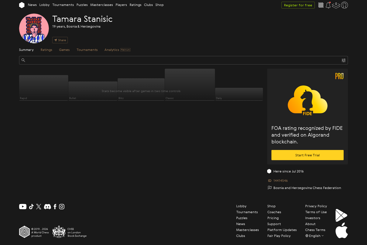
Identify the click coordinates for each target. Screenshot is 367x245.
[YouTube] (23, 206)
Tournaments (63, 5)
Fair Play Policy (279, 235)
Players (121, 5)
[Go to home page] (21, 5)
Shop (159, 5)
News (32, 5)
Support (274, 223)
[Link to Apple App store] (342, 230)
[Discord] (47, 206)
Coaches (274, 212)
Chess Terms (315, 229)
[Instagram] (61, 206)
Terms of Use (316, 212)
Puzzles (82, 5)
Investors (312, 218)
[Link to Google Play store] (342, 215)
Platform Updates (282, 229)
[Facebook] (55, 206)
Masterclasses (101, 5)
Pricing (273, 218)
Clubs (148, 5)
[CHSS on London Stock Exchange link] (59, 231)
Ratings (135, 5)
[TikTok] (31, 206)
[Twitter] (38, 206)
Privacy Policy (316, 206)
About (310, 223)
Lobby (44, 5)
